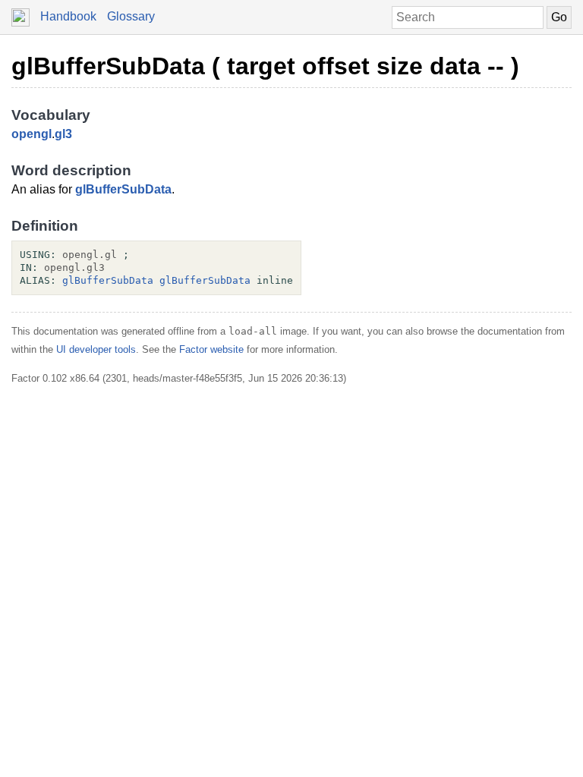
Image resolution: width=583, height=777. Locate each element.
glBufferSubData (123, 189)
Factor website (211, 349)
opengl (31, 133)
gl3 (63, 133)
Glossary (131, 16)
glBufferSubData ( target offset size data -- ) (265, 66)
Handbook (68, 16)
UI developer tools (96, 349)
